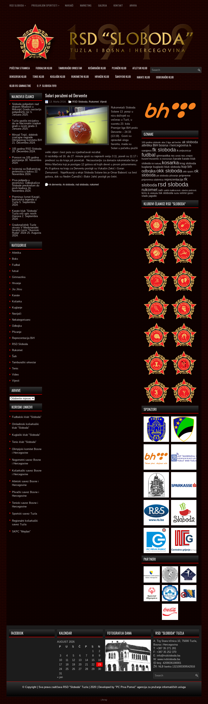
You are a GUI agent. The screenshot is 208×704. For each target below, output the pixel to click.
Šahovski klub (123, 77)
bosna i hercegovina (173, 145)
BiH (155, 145)
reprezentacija (173, 179)
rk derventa (55, 184)
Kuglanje (17, 307)
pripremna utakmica (153, 179)
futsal (15, 271)
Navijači (69, 5)
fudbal (149, 155)
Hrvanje (16, 283)
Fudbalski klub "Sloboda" (26, 417)
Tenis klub (38, 77)
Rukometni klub (80, 77)
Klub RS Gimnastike (20, 86)
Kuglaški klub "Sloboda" (26, 434)
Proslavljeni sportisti (45, 5)
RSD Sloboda (18, 5)
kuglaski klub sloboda (167, 166)
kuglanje (147, 166)
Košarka (17, 301)
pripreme (185, 175)
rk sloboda (68, 184)
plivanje (173, 175)
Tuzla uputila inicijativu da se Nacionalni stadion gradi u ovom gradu (26, 123)
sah (160, 190)
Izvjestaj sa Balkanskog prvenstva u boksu (26, 170)
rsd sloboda (82, 184)
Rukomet (94, 101)
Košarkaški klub (97, 68)
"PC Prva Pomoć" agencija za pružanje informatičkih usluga (150, 687)
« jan (60, 677)
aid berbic (176, 142)
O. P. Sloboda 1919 (46, 86)
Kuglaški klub (57, 77)
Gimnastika (18, 277)
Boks (15, 258)
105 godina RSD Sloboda (26, 148)
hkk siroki (176, 156)
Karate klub (143, 77)
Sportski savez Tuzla (24, 513)
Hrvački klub (102, 77)
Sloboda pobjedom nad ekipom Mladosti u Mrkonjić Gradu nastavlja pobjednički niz (26, 108)
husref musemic (150, 158)
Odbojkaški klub (165, 77)
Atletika (16, 252)
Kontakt (118, 5)
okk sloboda (169, 170)
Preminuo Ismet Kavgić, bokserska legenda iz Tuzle (26, 199)
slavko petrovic (189, 190)
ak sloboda (190, 142)
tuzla (176, 193)
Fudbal (16, 264)
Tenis (15, 368)
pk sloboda (162, 175)
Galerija (102, 5)
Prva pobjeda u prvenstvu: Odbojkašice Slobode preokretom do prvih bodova (26, 184)
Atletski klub (139, 68)
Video (15, 374)
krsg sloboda (188, 163)
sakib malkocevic (172, 190)
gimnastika (163, 155)
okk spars (188, 171)
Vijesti (103, 101)
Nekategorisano (21, 319)
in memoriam (166, 159)
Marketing (85, 5)
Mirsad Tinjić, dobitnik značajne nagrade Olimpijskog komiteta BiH (27, 137)
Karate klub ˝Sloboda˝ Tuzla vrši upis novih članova (24, 213)
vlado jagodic (149, 195)
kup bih (186, 166)
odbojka (149, 171)
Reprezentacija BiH (23, 338)
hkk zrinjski (187, 156)
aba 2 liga (166, 142)
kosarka (170, 162)
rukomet (94, 184)
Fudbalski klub (44, 68)
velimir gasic (186, 193)
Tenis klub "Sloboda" (24, 441)
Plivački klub (119, 68)
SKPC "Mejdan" (21, 531)
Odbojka (17, 325)
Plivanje (16, 331)
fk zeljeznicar (184, 150)
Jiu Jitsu (17, 289)
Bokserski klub (18, 77)
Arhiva (133, 5)
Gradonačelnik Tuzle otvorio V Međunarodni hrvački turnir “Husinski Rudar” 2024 (25, 228)
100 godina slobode (151, 142)
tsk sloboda (166, 193)
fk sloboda (164, 149)
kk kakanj (156, 163)
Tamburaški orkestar (70, 68)
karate (177, 158)
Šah (14, 356)
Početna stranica (20, 68)
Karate (16, 295)
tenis (144, 193)
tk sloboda (153, 193)
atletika (147, 145)
